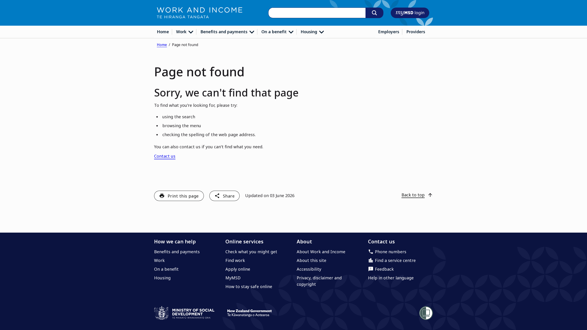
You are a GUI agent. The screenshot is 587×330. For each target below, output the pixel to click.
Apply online (237, 269)
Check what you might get (251, 251)
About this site (311, 260)
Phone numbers (390, 251)
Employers (388, 31)
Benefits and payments (224, 31)
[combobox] (316, 13)
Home (163, 31)
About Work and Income (321, 251)
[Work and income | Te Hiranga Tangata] (199, 12)
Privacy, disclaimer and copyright (319, 281)
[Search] (374, 13)
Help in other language (391, 277)
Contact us (164, 156)
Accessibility (309, 269)
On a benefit (274, 31)
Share (229, 196)
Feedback (384, 269)
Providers (415, 31)
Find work (235, 260)
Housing (309, 31)
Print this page (183, 196)
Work (182, 31)
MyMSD (233, 277)
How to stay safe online (248, 286)
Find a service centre (395, 260)
